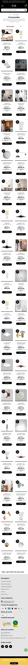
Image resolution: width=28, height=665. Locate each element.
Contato (3, 591)
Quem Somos (4, 594)
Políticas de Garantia (6, 584)
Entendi (14, 663)
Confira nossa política (20, 2)
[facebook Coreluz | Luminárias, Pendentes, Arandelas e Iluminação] (6, 646)
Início (10, 14)
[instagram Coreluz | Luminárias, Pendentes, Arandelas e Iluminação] (2, 646)
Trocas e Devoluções (6, 581)
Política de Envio (5, 589)
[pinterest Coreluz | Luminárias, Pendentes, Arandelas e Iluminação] (10, 646)
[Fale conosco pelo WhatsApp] (25, 649)
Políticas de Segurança (6, 586)
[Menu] (2, 6)
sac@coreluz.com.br (8, 635)
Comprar (7, 54)
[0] (25, 6)
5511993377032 (6, 633)
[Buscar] (25, 10)
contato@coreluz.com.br (8, 601)
